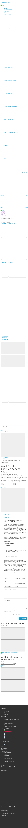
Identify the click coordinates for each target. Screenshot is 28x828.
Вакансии (6, 12)
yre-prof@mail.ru (4, 810)
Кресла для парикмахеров (10, 760)
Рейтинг (6, 615)
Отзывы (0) (6, 517)
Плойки (5, 754)
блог (2, 740)
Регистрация (6, 161)
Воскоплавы (6, 755)
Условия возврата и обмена (10, 726)
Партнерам (6, 11)
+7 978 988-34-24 (4, 339)
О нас (5, 8)
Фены (5, 757)
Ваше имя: (7, 595)
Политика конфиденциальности (8, 812)
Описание (6, 514)
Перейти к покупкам (5, 2)
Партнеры (6, 711)
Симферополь (4, 748)
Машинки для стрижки (9, 761)
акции (2, 746)
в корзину (3, 487)
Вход (2, 161)
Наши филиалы (7, 14)
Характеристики (7, 516)
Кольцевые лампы (8, 758)
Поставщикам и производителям (11, 719)
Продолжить (23, 618)
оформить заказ (4, 513)
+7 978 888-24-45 (4, 337)
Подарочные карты (8, 723)
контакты (3, 765)
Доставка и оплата (8, 9)
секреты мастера (5, 741)
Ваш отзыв (7, 600)
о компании (3, 708)
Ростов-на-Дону (4, 751)
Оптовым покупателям (9, 718)
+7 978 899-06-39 (4, 264)
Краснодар (3, 749)
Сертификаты (7, 712)
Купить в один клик (5, 666)
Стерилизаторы (7, 763)
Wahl (2, 653)
